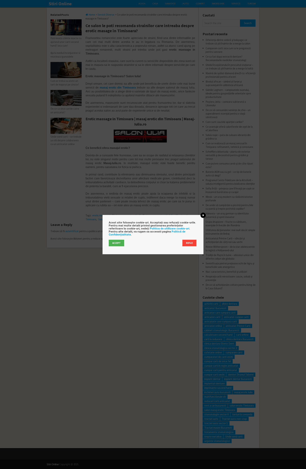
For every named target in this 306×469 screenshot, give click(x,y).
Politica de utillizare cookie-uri (169, 228)
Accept (116, 243)
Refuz (189, 243)
